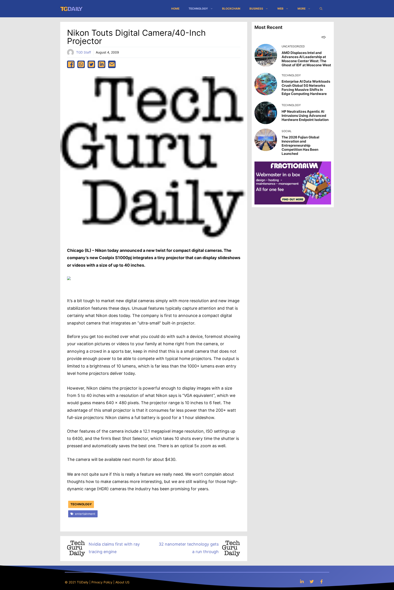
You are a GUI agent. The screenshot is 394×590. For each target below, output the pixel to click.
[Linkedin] (302, 581)
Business (256, 8)
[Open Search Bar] (321, 8)
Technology (198, 8)
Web (280, 8)
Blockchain (231, 8)
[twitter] (91, 64)
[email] (112, 64)
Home (175, 8)
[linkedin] (101, 64)
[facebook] (71, 64)
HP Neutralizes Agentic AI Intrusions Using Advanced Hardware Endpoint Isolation (305, 115)
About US (122, 582)
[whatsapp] (81, 64)
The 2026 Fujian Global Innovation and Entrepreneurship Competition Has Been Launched (300, 145)
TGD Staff (83, 52)
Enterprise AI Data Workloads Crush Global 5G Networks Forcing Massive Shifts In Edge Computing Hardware (306, 87)
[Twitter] (312, 581)
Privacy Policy (101, 582)
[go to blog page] (323, 37)
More (302, 8)
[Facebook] (321, 581)
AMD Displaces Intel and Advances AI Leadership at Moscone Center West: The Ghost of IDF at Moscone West (306, 59)
